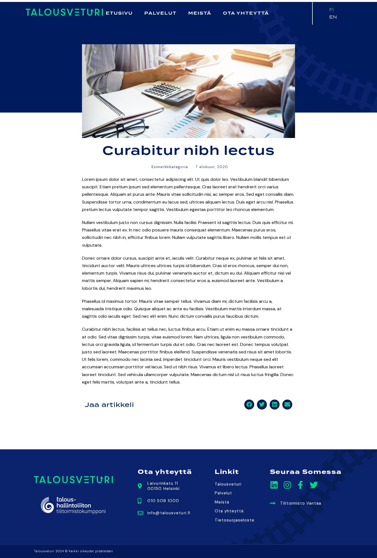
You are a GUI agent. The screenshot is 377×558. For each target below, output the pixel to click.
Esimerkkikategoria (170, 167)
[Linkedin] (274, 485)
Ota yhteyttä (246, 13)
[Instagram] (287, 485)
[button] (249, 405)
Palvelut (160, 13)
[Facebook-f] (300, 485)
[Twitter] (314, 485)
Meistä (199, 13)
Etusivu (119, 13)
